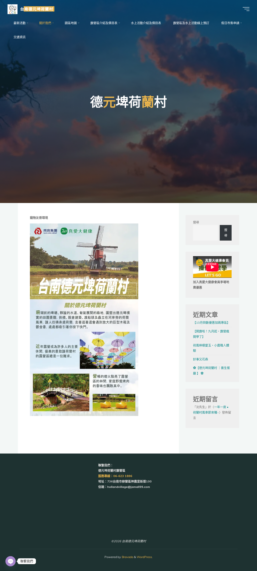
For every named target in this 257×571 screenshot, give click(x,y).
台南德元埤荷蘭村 (36, 8)
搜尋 (196, 222)
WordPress (144, 557)
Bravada (127, 557)
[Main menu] (246, 9)
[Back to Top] (242, 556)
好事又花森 (200, 359)
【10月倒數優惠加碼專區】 (211, 322)
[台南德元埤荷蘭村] (12, 9)
